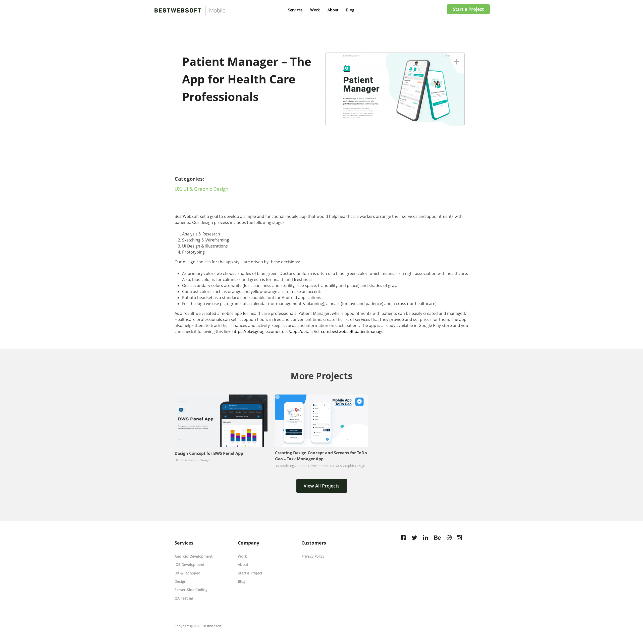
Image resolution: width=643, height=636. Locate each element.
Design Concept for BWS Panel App (209, 453)
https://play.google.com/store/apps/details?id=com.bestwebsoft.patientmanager (308, 331)
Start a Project (468, 9)
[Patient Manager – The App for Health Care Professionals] (397, 88)
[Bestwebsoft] (189, 12)
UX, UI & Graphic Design (202, 189)
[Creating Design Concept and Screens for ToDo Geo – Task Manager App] (321, 421)
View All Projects (322, 486)
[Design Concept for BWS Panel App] (221, 421)
